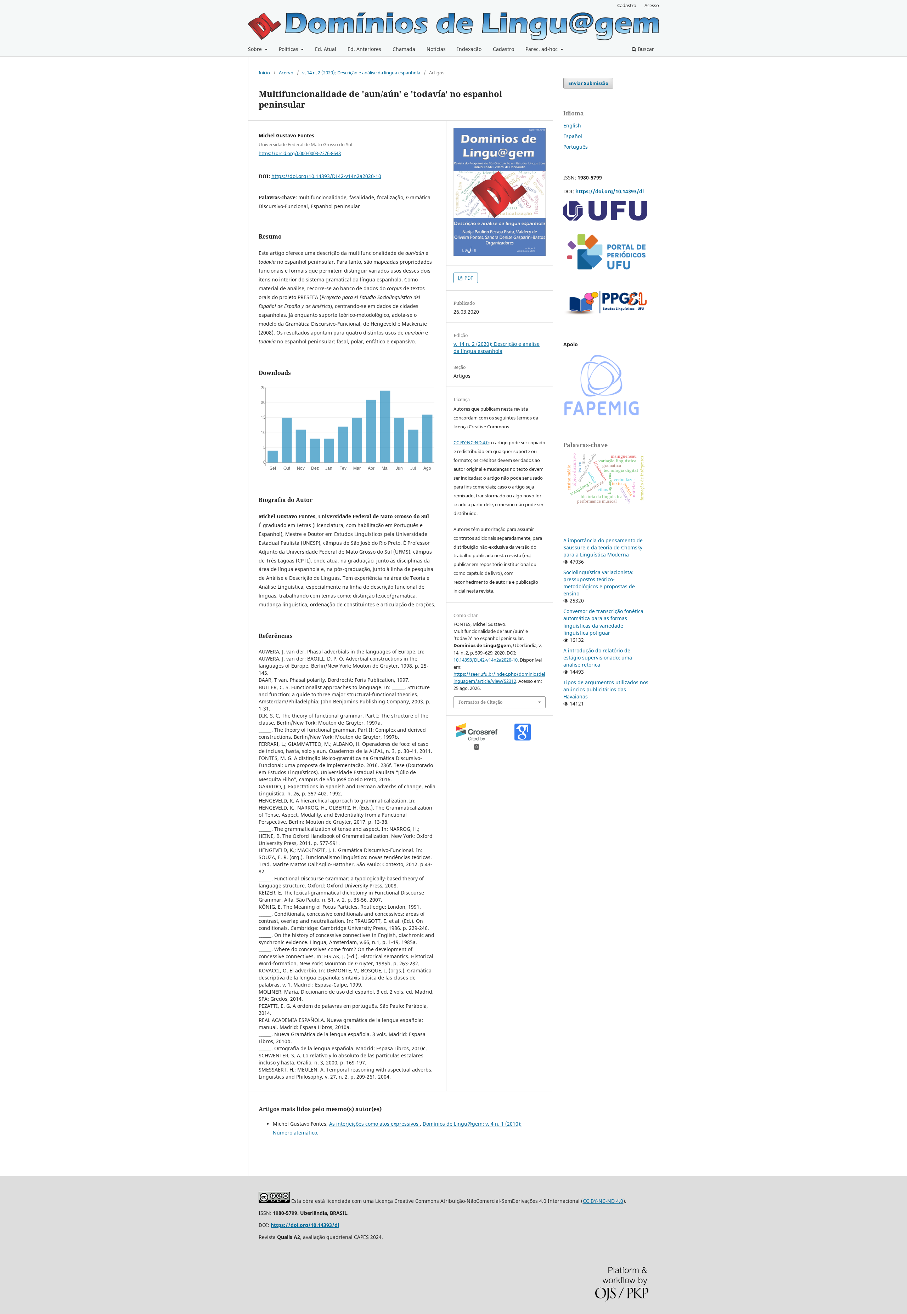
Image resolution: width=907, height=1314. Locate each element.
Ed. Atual (325, 49)
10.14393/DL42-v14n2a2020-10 (486, 660)
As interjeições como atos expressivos (374, 1123)
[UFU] (605, 218)
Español (572, 136)
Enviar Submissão (588, 83)
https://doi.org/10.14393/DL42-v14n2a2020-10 (326, 176)
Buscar (645, 49)
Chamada (404, 49)
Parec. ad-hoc (542, 49)
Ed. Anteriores (364, 49)
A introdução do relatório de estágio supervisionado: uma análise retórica (597, 657)
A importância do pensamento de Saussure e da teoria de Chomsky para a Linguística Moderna (603, 547)
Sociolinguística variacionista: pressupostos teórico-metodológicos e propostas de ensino (599, 583)
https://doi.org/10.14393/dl (609, 191)
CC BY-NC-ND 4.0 (471, 442)
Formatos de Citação (480, 702)
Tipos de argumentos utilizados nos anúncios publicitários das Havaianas (605, 689)
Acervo (286, 72)
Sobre (255, 49)
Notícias (436, 49)
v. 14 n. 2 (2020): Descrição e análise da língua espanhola (361, 72)
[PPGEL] (605, 317)
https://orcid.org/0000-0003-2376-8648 (300, 153)
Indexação (469, 49)
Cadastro (503, 49)
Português (575, 146)
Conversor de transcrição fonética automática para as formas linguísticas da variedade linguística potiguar (603, 622)
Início (264, 72)
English (572, 125)
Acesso (651, 5)
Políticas (289, 49)
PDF (468, 278)
